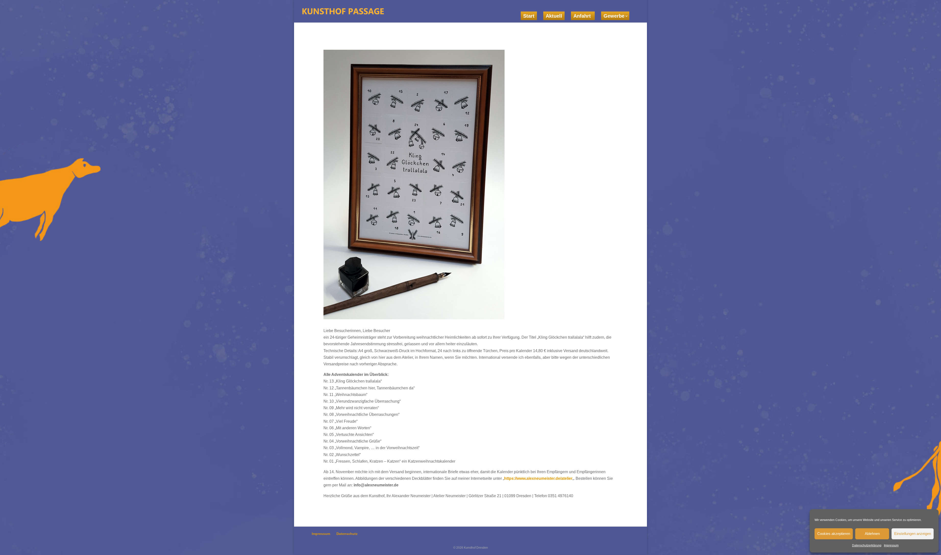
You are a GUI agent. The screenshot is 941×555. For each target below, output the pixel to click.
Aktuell (554, 16)
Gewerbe (614, 16)
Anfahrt (582, 16)
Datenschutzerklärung (866, 545)
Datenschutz (347, 534)
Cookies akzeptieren (833, 533)
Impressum (891, 545)
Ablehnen (872, 533)
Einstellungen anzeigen (912, 533)
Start (528, 16)
